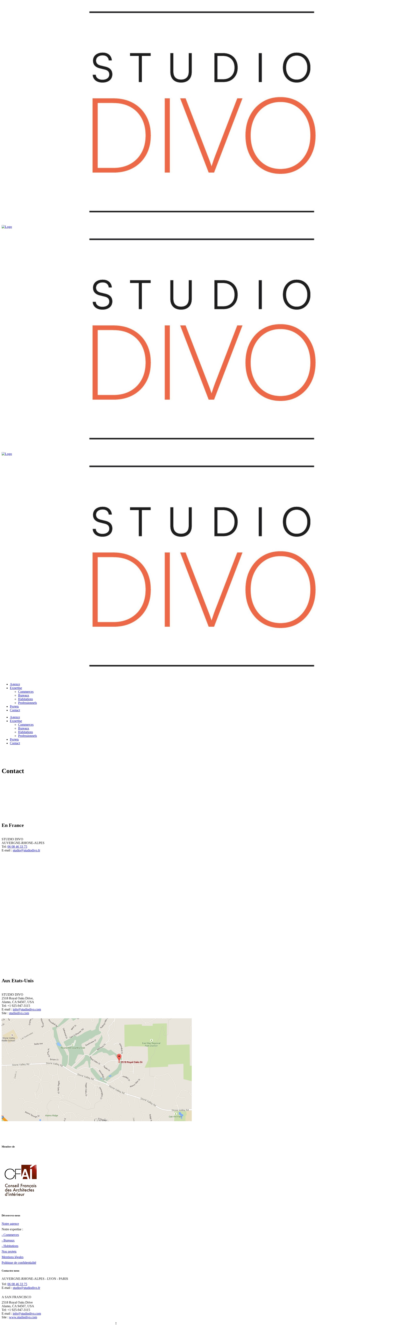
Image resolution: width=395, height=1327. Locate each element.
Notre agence (10, 1223)
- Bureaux (8, 1240)
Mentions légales (12, 1257)
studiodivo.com (19, 1013)
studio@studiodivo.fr (26, 850)
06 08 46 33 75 (17, 846)
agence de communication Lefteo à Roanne (85, 1323)
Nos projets (9, 1251)
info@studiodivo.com (27, 1009)
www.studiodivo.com (23, 1317)
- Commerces (10, 1235)
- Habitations (10, 1246)
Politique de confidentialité (19, 1262)
